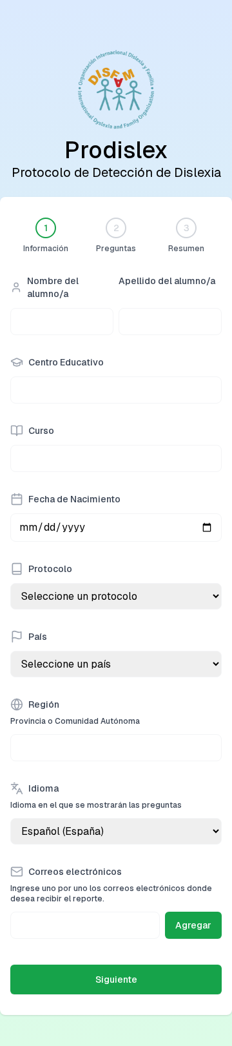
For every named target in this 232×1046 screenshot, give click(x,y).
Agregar (193, 925)
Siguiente (116, 979)
